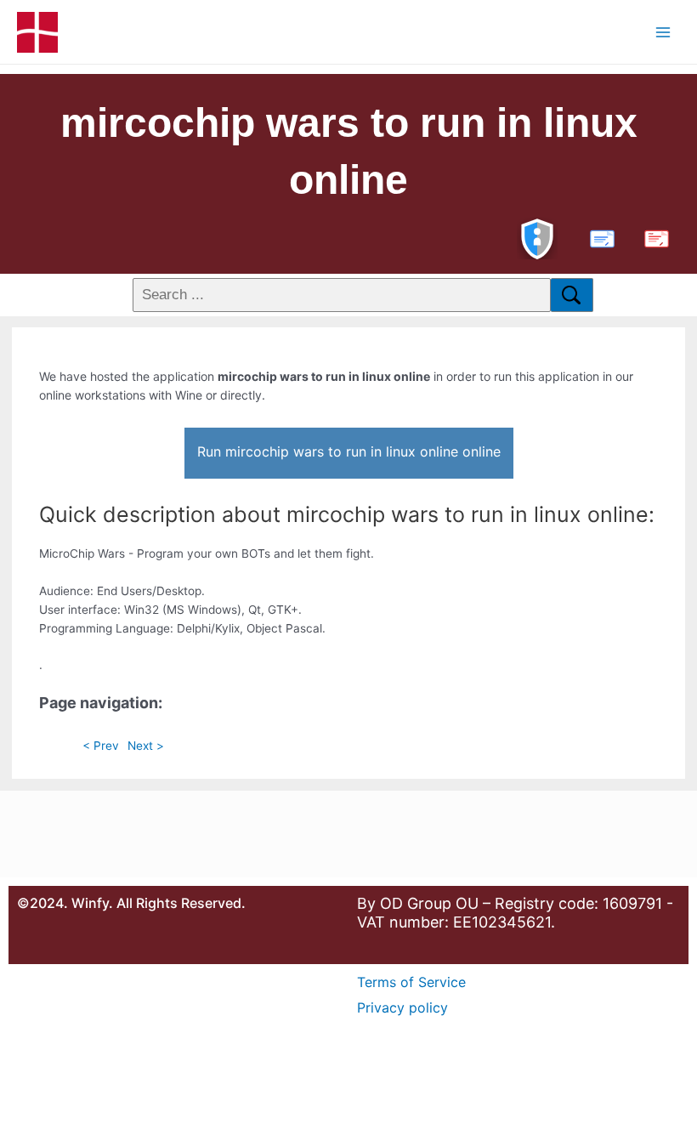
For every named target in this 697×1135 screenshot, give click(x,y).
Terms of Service (411, 981)
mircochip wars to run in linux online (349, 151)
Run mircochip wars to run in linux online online (349, 451)
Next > (146, 745)
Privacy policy (402, 1007)
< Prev (100, 745)
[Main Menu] (663, 31)
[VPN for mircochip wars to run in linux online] (537, 236)
